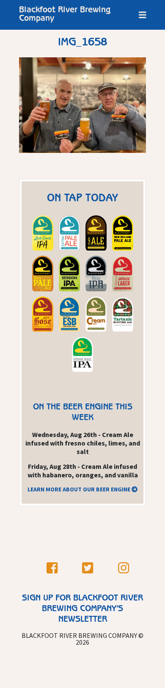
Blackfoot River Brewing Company (64, 14)
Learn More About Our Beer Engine (80, 489)
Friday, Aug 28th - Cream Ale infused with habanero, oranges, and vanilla (83, 470)
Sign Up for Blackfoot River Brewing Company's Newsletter (82, 609)
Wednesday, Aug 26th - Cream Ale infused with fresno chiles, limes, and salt (82, 443)
